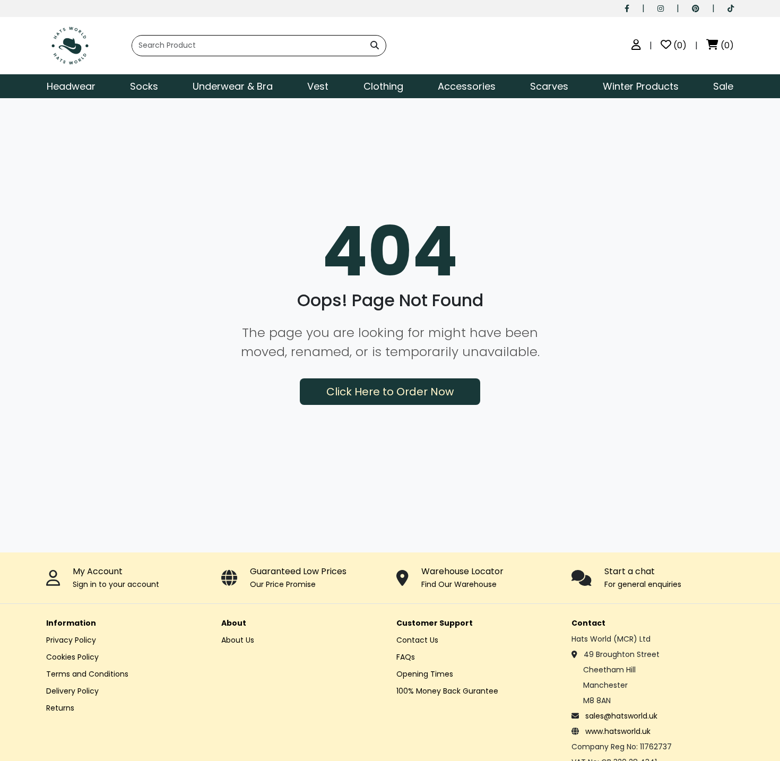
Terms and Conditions (87, 674)
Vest (317, 86)
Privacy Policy (71, 640)
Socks (144, 86)
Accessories (467, 86)
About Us (237, 640)
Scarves (549, 86)
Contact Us (417, 640)
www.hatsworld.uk (618, 731)
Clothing (383, 86)
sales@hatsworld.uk (621, 716)
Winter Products (641, 86)
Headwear (71, 86)
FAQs (405, 657)
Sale (723, 86)
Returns (60, 708)
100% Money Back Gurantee (447, 691)
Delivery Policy (72, 691)
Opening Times (424, 674)
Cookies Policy (72, 657)
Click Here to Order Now (390, 391)
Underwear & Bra (233, 86)
